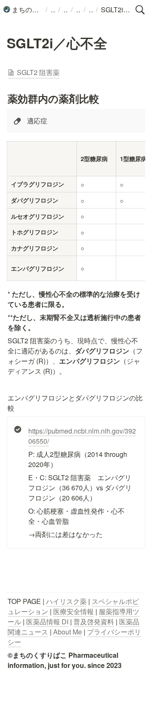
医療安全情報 (73, 611)
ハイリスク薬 (66, 601)
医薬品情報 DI (47, 621)
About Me (67, 632)
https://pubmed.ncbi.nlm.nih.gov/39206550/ (82, 436)
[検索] (140, 9)
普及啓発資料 (93, 621)
